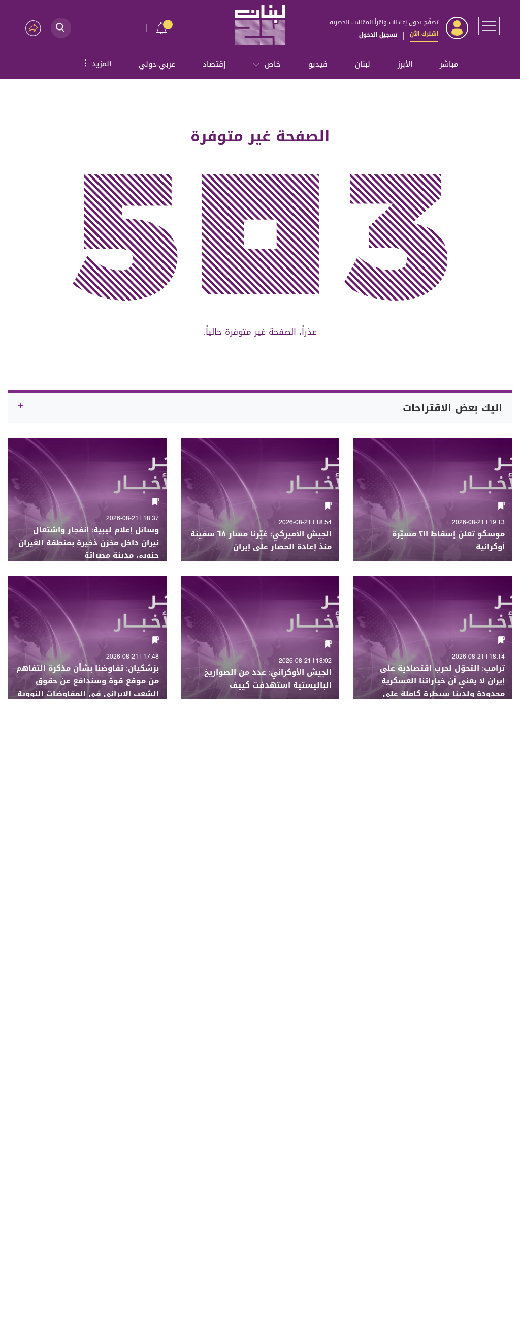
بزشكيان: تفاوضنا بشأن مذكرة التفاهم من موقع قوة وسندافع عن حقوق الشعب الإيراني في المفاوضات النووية (87, 681)
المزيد (96, 63)
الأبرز (405, 64)
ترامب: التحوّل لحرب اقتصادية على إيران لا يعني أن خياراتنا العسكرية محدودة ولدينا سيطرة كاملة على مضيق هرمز (442, 687)
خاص (273, 64)
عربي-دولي (157, 64)
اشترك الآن (424, 33)
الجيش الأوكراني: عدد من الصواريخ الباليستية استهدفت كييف (268, 679)
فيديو (318, 64)
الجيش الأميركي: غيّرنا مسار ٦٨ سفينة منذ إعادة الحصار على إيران (261, 540)
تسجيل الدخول (378, 34)
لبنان (362, 64)
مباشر (449, 64)
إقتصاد (214, 64)
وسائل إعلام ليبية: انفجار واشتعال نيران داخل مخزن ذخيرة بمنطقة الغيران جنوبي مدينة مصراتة (88, 543)
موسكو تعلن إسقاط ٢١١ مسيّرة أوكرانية (448, 540)
